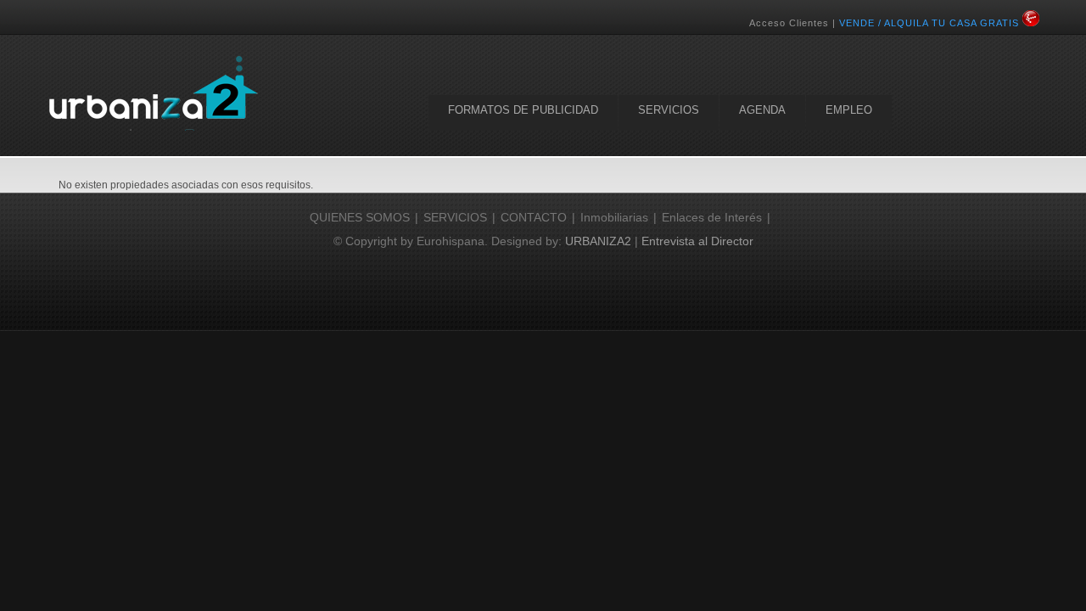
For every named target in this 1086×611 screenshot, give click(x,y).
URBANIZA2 (598, 241)
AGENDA (762, 110)
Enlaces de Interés (712, 217)
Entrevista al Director (697, 241)
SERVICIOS (668, 110)
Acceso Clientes (789, 23)
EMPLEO (849, 110)
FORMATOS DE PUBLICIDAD (523, 110)
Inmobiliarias (614, 217)
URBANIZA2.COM (153, 92)
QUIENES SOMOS (360, 217)
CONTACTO (534, 217)
